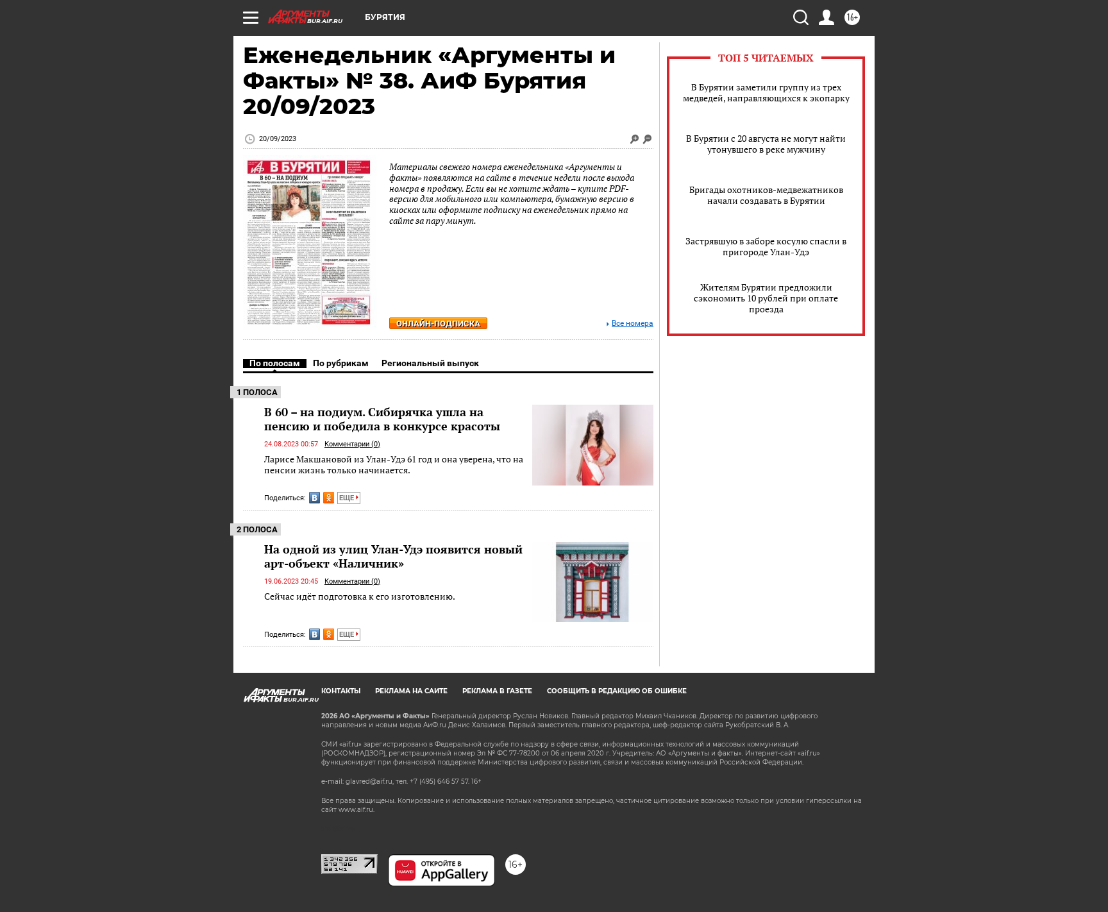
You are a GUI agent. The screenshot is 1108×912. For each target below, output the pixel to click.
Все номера (632, 323)
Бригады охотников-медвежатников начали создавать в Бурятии (766, 195)
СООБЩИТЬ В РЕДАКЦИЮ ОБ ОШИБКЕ (617, 691)
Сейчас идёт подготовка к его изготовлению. (359, 596)
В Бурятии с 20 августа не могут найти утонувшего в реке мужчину (766, 144)
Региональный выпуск (430, 363)
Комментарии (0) (352, 444)
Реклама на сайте (411, 691)
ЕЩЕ (347, 498)
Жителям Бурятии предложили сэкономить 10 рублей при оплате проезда (766, 298)
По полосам (274, 363)
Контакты (340, 691)
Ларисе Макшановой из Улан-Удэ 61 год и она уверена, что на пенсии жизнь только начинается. (393, 464)
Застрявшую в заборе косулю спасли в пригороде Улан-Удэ (765, 246)
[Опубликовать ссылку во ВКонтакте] (314, 497)
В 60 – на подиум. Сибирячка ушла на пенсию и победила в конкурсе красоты (382, 419)
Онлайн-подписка (438, 323)
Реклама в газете (497, 691)
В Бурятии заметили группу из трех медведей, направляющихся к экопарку (766, 92)
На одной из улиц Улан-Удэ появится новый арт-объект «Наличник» (393, 556)
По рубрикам (341, 363)
